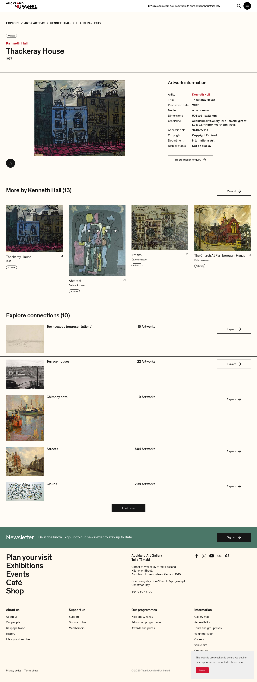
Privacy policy (13, 670)
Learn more (237, 662)
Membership (77, 628)
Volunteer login (203, 634)
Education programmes (146, 622)
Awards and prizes (143, 628)
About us (11, 617)
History (10, 634)
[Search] (239, 6)
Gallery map (202, 617)
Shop (15, 591)
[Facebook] (196, 556)
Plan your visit (29, 557)
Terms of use (31, 670)
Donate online (78, 622)
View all (231, 191)
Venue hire (200, 645)
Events (17, 574)
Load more (128, 508)
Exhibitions (24, 565)
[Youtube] (211, 556)
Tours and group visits (208, 628)
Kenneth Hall (17, 43)
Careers (199, 639)
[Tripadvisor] (219, 556)
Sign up (231, 537)
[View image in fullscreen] (10, 163)
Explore (231, 329)
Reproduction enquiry (188, 160)
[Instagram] (204, 556)
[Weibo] (226, 556)
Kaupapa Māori (15, 628)
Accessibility (202, 622)
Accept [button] (202, 670)
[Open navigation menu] (247, 6)
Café (14, 582)
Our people (13, 622)
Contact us (201, 651)
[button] (34, 249)
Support (74, 617)
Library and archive (18, 639)
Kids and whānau (142, 617)
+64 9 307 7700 (142, 592)
